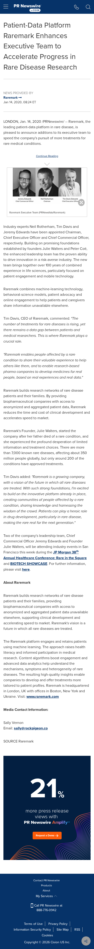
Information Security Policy (32, 929)
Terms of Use (33, 923)
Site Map (63, 929)
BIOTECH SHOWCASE (28, 563)
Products (46, 885)
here (26, 569)
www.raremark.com (42, 696)
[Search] (88, 7)
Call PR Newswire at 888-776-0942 (47, 907)
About (46, 890)
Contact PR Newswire (46, 880)
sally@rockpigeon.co (31, 728)
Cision (55, 942)
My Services (45, 896)
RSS (77, 929)
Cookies (47, 935)
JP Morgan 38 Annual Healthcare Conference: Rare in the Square (45, 555)
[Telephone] (76, 7)
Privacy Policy (58, 923)
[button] (47, 186)
